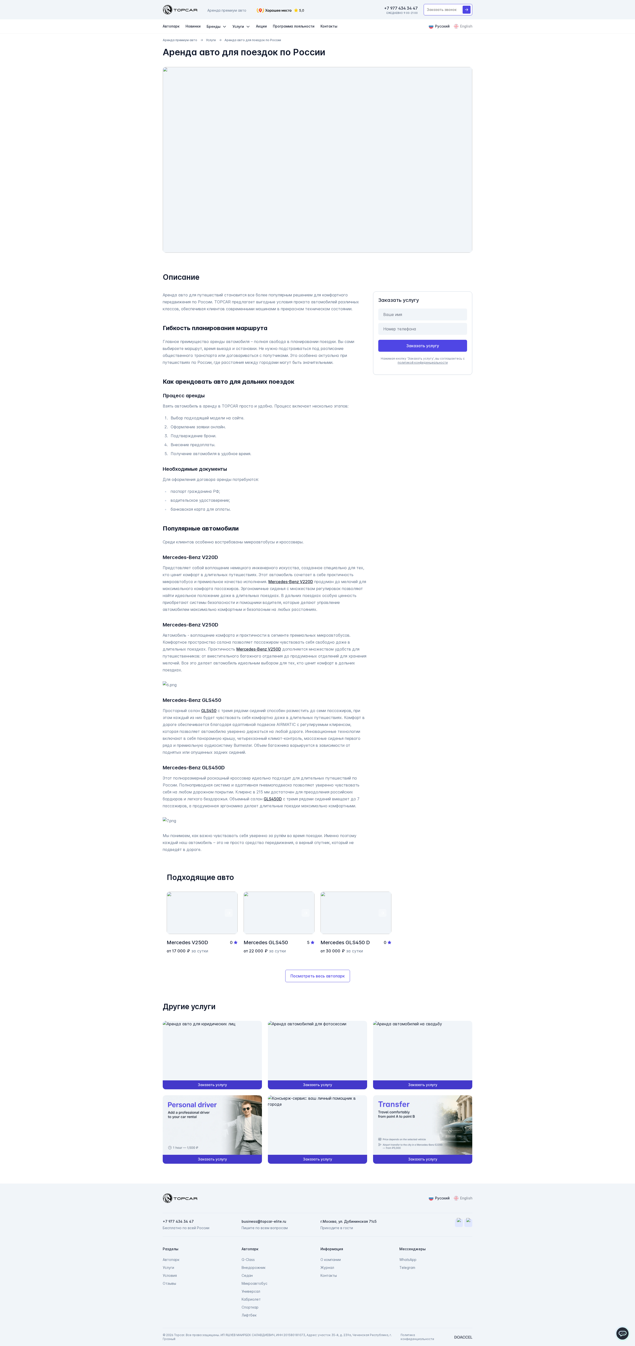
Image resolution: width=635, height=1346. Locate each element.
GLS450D (273, 798)
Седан (247, 1275)
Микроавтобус (254, 1283)
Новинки (193, 26)
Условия (170, 1275)
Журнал (327, 1267)
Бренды (214, 26)
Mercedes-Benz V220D (290, 581)
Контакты (328, 26)
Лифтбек (249, 1315)
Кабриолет (251, 1299)
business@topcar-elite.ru (264, 1221)
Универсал (251, 1291)
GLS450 (209, 710)
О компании (330, 1259)
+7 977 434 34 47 (401, 8)
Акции (261, 26)
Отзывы (169, 1283)
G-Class (248, 1259)
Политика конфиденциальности (417, 1337)
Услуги (238, 26)
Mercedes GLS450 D (345, 942)
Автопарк (171, 26)
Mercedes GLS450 (266, 942)
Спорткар (250, 1307)
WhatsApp (407, 1259)
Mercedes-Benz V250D (258, 649)
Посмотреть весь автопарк (317, 975)
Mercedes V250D (187, 942)
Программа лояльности (294, 26)
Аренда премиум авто (180, 40)
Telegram (407, 1267)
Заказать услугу (422, 345)
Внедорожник (253, 1267)
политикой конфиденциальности (423, 362)
